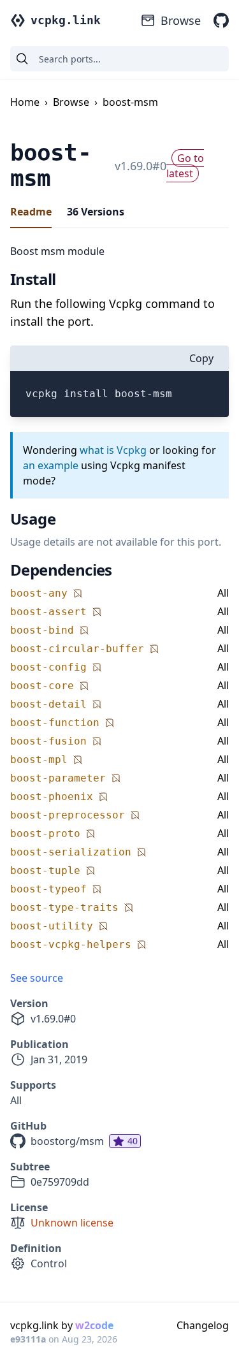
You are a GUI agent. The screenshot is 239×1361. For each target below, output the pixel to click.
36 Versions (95, 212)
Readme (31, 212)
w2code (94, 1325)
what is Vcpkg (113, 450)
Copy (201, 358)
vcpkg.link (66, 20)
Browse (181, 20)
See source (36, 978)
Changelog (203, 1325)
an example (50, 465)
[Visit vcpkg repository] (221, 20)
